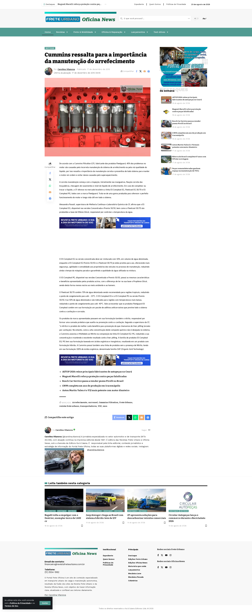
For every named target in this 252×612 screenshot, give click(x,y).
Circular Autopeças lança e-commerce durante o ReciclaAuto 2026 (187, 518)
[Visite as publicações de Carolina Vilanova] (48, 430)
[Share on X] (140, 71)
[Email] (144, 71)
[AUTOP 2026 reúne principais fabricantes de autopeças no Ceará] (166, 100)
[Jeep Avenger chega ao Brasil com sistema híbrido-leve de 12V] (105, 500)
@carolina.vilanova (95, 450)
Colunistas (50, 511)
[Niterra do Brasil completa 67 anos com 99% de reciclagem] (166, 159)
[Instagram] (170, 555)
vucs (105, 406)
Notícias (50, 48)
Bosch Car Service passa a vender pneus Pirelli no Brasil (80, 4)
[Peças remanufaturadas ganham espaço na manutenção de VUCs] (166, 171)
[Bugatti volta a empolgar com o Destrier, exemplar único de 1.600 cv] (64, 500)
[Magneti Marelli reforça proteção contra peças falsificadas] (166, 112)
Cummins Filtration (108, 402)
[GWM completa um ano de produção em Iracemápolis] (166, 135)
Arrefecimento (79, 402)
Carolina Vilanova (66, 69)
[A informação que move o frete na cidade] (105, 359)
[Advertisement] (105, 235)
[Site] (149, 430)
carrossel (93, 402)
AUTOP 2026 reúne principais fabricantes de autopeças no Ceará (97, 371)
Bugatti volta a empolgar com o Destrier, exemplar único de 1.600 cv (63, 518)
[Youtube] (166, 555)
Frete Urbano (125, 402)
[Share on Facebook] (136, 71)
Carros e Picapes (94, 511)
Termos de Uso (11, 606)
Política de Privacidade (20, 603)
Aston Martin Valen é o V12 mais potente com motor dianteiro (95, 390)
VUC (100, 406)
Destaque (62, 511)
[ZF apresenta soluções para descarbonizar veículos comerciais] (146, 500)
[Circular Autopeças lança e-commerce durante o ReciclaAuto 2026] (188, 500)
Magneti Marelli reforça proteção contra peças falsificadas (94, 376)
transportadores (88, 406)
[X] (162, 555)
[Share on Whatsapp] (50, 186)
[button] (45, 603)
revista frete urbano (69, 406)
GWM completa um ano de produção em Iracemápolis (91, 386)
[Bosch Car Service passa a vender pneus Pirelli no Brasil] (166, 123)
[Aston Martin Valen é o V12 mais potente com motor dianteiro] (166, 147)
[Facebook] (158, 555)
